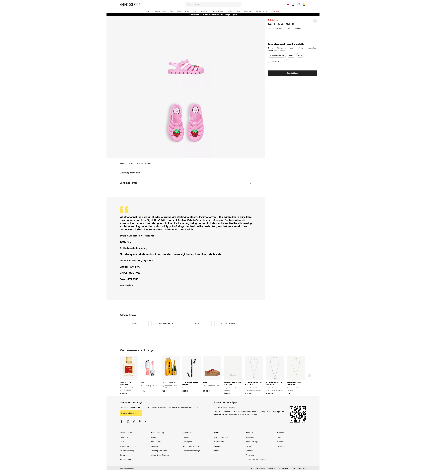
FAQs (122, 442)
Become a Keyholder (129, 413)
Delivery (154, 437)
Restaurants (219, 442)
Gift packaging (125, 459)
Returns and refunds (128, 446)
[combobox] (215, 4)
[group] (213, 376)
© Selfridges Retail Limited (127, 468)
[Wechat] (140, 422)
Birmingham (187, 442)
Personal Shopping (127, 451)
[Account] (293, 4)
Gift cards (123, 455)
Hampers (280, 442)
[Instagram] (128, 422)
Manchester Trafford (191, 446)
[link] (128, 389)
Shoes (122, 163)
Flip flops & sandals (145, 163)
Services (217, 446)
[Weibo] (146, 422)
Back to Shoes (292, 73)
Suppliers (249, 451)
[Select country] (288, 4)
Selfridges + (156, 446)
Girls (131, 163)
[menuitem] (148, 11)
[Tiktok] (134, 422)
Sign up (234, 15)
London (186, 437)
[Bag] (304, 4)
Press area (250, 455)
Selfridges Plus (128, 182)
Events (217, 451)
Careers (249, 446)
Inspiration (250, 437)
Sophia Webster (187, 220)
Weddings (281, 446)
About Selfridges (252, 442)
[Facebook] (121, 422)
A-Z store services (221, 437)
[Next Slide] (309, 375)
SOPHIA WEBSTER (281, 24)
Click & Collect (156, 442)
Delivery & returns (130, 172)
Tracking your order (159, 451)
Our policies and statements (256, 459)
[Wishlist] (298, 4)
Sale (279, 437)
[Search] (188, 4)
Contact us (124, 437)
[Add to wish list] (315, 21)
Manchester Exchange (191, 451)
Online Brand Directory (160, 455)
